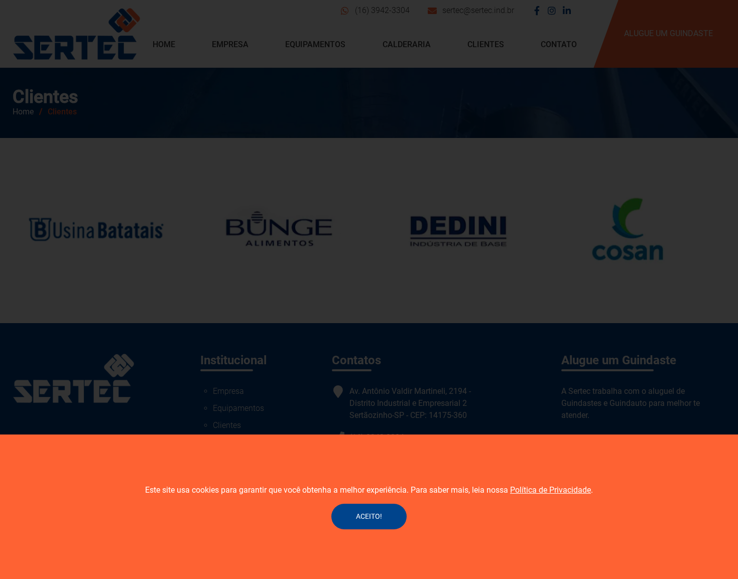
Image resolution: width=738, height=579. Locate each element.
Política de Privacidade (550, 490)
